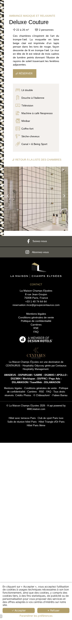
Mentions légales (36, 313)
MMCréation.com (36, 409)
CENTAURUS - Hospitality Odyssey (25, 365)
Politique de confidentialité (36, 320)
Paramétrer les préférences (36, 615)
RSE (36, 328)
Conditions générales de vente (36, 317)
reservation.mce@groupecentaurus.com (36, 304)
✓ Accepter (19, 610)
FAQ (36, 331)
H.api (50, 405)
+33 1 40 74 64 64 (36, 301)
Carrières (36, 324)
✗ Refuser (53, 610)
